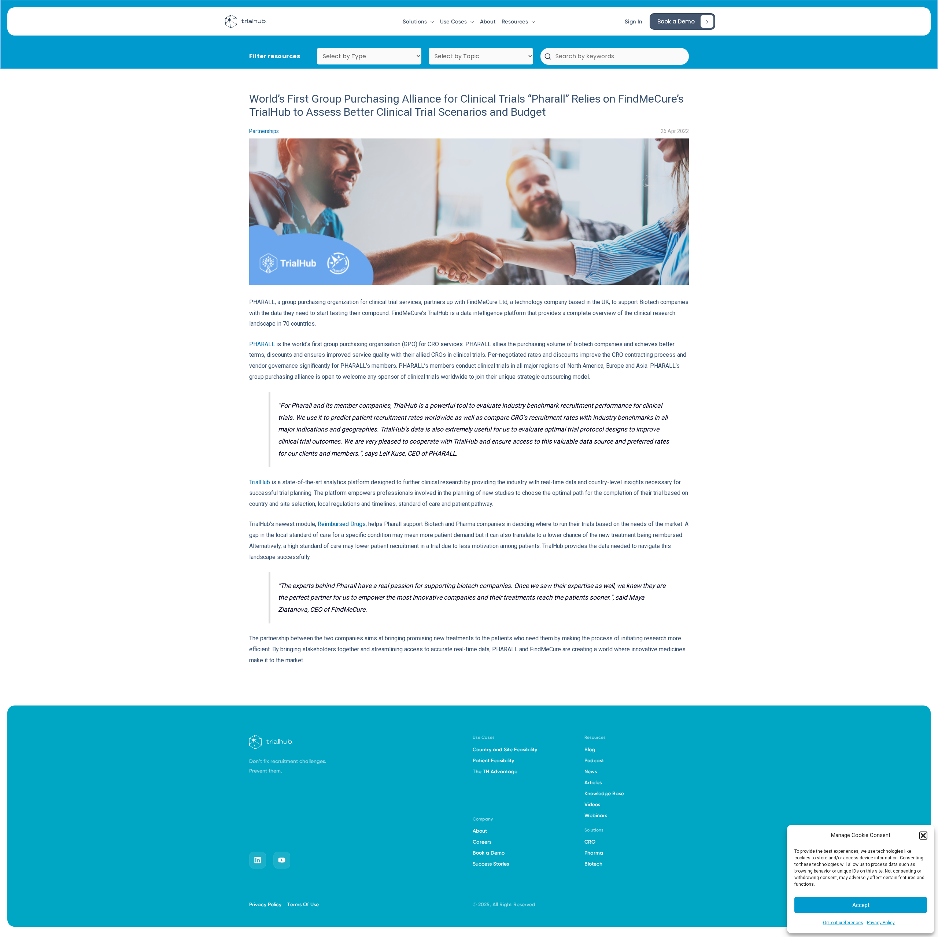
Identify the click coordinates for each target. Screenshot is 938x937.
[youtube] (281, 860)
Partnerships (264, 131)
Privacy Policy (881, 922)
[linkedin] (257, 860)
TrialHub (259, 482)
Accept (860, 905)
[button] (923, 835)
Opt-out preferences (843, 922)
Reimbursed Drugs (342, 524)
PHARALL (262, 344)
